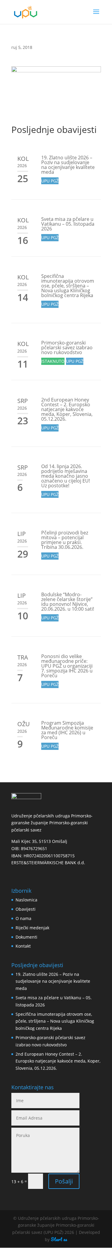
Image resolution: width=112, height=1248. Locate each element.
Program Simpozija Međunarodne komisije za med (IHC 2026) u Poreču (67, 730)
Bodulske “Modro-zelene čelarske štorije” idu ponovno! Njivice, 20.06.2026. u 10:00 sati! (67, 601)
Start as (59, 1239)
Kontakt (23, 946)
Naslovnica (26, 900)
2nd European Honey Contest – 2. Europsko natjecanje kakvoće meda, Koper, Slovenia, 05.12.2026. (67, 409)
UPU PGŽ (50, 181)
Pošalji (64, 1181)
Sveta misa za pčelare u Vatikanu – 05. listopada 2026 (67, 224)
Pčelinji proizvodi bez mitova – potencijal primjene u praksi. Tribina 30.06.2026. (64, 539)
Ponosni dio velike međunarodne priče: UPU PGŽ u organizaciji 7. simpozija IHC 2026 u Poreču (67, 666)
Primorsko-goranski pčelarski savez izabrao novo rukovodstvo (67, 347)
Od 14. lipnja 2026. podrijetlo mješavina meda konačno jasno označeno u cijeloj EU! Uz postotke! (65, 476)
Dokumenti (26, 937)
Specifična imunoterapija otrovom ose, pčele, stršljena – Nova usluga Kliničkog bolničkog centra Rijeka (67, 286)
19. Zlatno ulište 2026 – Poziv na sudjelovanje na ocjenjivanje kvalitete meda (68, 164)
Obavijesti (26, 909)
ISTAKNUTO (53, 361)
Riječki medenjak (32, 928)
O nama (23, 918)
